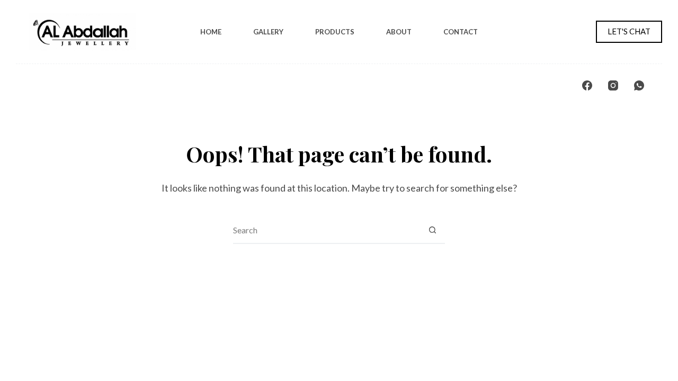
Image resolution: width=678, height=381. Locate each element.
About (399, 32)
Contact (460, 32)
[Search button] (432, 230)
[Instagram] (613, 85)
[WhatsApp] (639, 85)
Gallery (268, 32)
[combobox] (326, 230)
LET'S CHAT (629, 31)
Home (210, 32)
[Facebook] (587, 85)
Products (334, 32)
